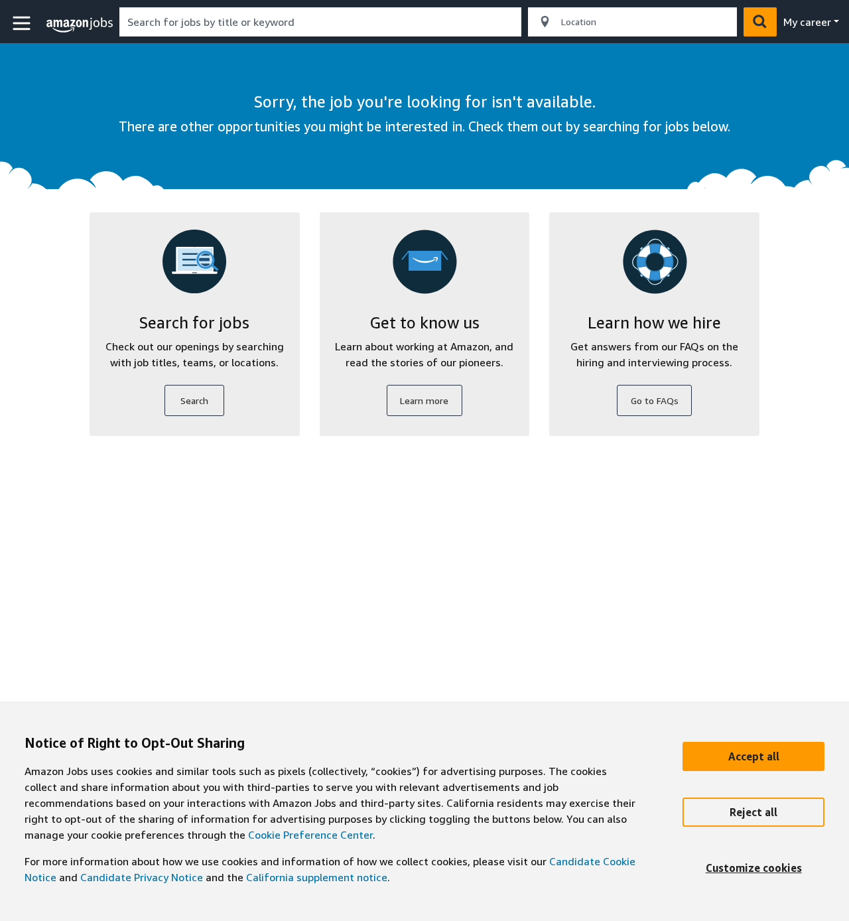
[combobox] (320, 21)
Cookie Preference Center (310, 834)
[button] (23, 23)
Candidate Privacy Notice (141, 877)
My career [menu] (807, 22)
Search (194, 400)
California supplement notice (316, 877)
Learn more (424, 400)
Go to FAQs (655, 400)
